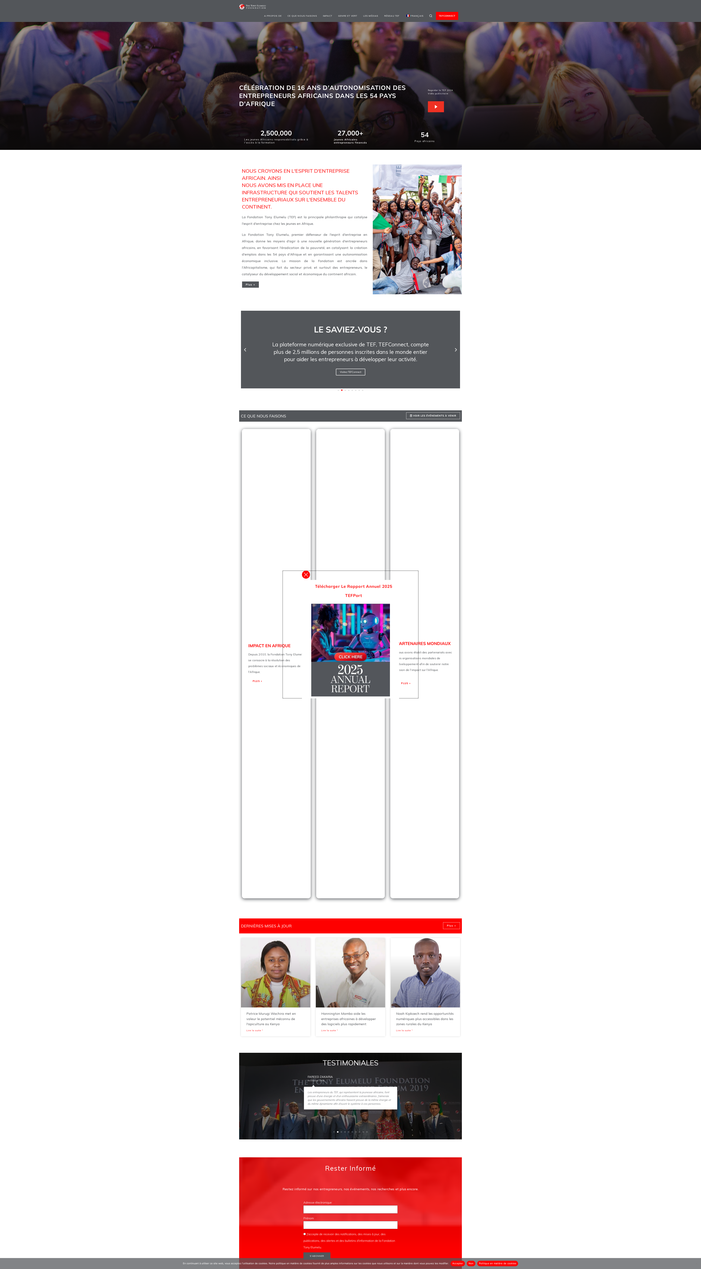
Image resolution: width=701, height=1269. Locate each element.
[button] (245, 349)
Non (471, 1263)
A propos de (273, 15)
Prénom (309, 1218)
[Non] (696, 1263)
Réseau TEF (392, 15)
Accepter (457, 1263)
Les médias (370, 15)
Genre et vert (347, 15)
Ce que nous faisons (302, 15)
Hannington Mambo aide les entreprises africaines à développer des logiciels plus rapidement (348, 1018)
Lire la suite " (254, 1030)
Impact (327, 15)
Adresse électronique (317, 1202)
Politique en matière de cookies (497, 1263)
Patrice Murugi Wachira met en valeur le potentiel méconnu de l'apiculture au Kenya (271, 1018)
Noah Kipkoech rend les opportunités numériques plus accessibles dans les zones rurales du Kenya (425, 1018)
